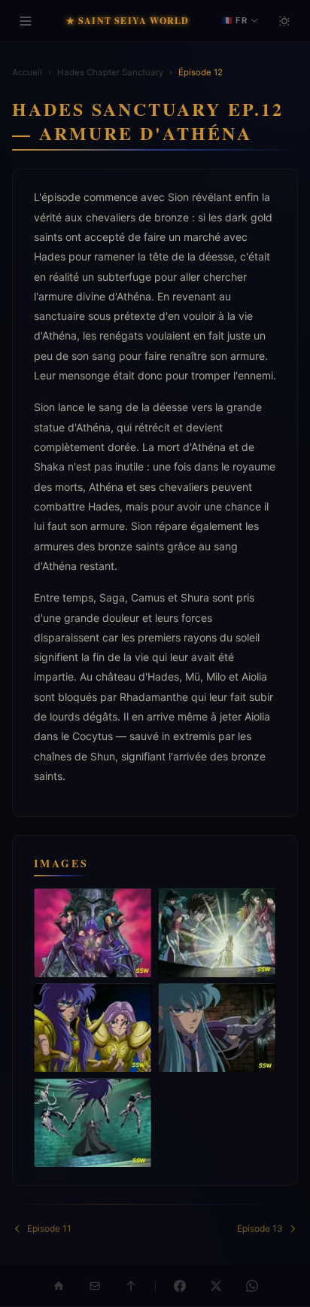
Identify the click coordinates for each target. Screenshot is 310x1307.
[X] (216, 1286)
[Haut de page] (131, 1286)
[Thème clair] (284, 21)
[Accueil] (59, 1286)
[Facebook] (180, 1286)
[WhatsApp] (252, 1286)
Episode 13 (260, 1228)
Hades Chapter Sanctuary (110, 72)
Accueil (27, 72)
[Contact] (95, 1286)
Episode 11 (49, 1228)
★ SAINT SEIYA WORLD (128, 21)
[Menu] (25, 21)
